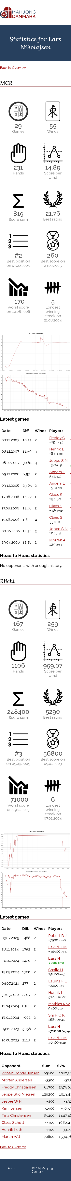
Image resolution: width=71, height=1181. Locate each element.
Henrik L (56, 449)
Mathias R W (59, 1004)
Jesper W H (12, 1101)
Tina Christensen (16, 1115)
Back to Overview (13, 68)
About (12, 1168)
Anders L (57, 472)
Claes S (55, 494)
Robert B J (57, 935)
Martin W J (11, 1136)
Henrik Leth (12, 1129)
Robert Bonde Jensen (20, 1073)
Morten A (57, 540)
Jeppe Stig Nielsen (18, 1094)
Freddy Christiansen (19, 1087)
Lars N (54, 958)
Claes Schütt (13, 1122)
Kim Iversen (12, 1108)
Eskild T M (57, 947)
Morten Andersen (17, 1080)
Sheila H (55, 970)
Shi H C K (56, 1015)
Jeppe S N (58, 460)
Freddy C (57, 438)
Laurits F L (57, 981)
